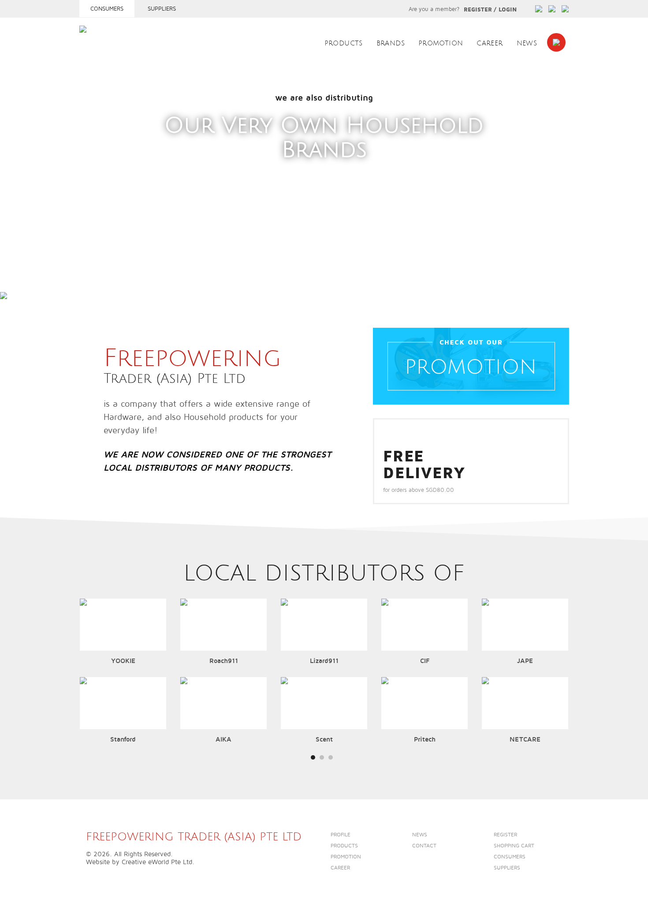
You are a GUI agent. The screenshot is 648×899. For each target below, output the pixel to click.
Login (508, 10)
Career (490, 43)
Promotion (440, 43)
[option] (324, 177)
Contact (424, 846)
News (527, 43)
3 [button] (101, 283)
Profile (340, 835)
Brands (390, 43)
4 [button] (110, 283)
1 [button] (83, 283)
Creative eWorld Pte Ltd (157, 861)
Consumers (106, 9)
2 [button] (92, 283)
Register (478, 10)
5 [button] (119, 283)
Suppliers (162, 9)
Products (343, 43)
